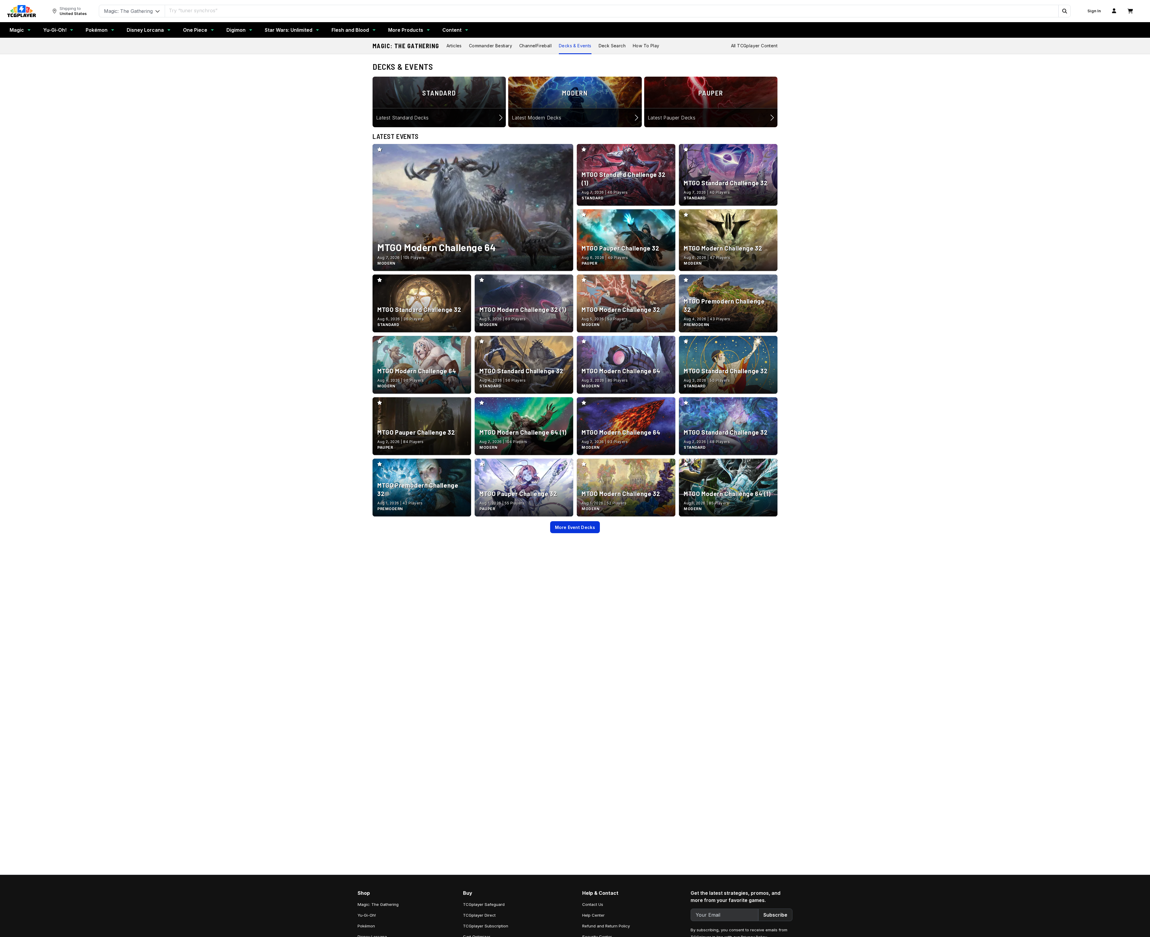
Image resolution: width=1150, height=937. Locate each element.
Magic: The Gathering (406, 45)
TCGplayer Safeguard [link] (484, 904)
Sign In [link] (1094, 11)
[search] (612, 10)
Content (451, 30)
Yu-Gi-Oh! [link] (367, 915)
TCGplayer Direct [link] (479, 915)
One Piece (195, 30)
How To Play (646, 45)
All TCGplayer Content (754, 45)
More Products (405, 30)
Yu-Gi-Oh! (54, 30)
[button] (1064, 11)
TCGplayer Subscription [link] (485, 926)
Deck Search (612, 45)
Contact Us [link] (592, 904)
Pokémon (97, 30)
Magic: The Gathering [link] (378, 904)
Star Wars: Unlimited (288, 30)
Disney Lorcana (145, 30)
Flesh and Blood (350, 30)
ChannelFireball (535, 45)
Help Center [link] (593, 915)
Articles (454, 45)
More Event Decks (575, 527)
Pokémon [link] (366, 926)
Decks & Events (575, 45)
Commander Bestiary (490, 45)
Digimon (236, 30)
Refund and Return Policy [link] (606, 926)
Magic (17, 30)
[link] (21, 11)
